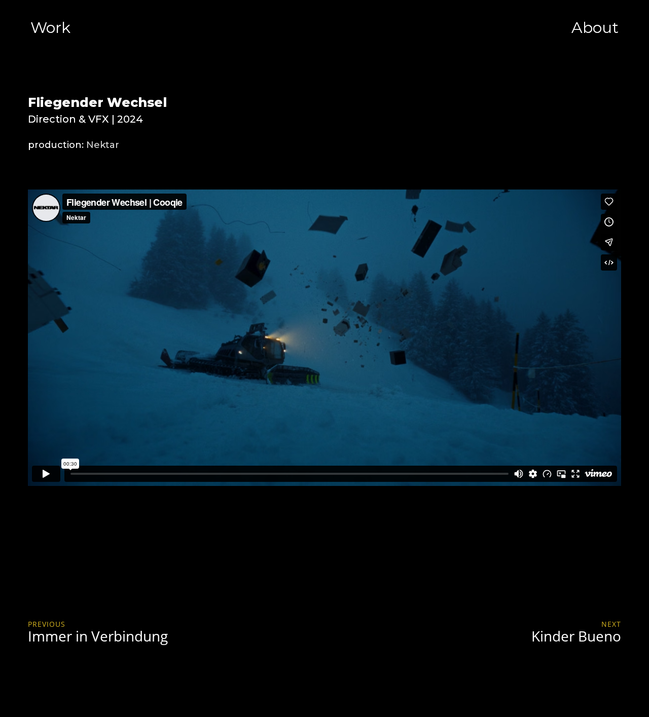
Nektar (102, 144)
